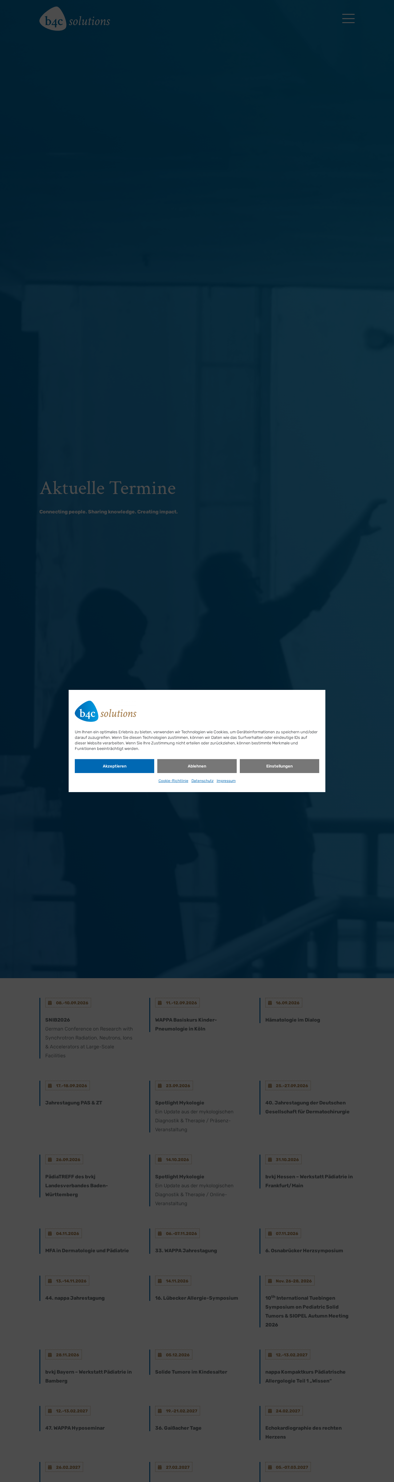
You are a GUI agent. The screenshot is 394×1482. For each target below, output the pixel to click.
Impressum (226, 781)
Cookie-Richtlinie (173, 781)
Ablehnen (197, 766)
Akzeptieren (115, 766)
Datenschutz (202, 781)
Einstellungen (279, 766)
